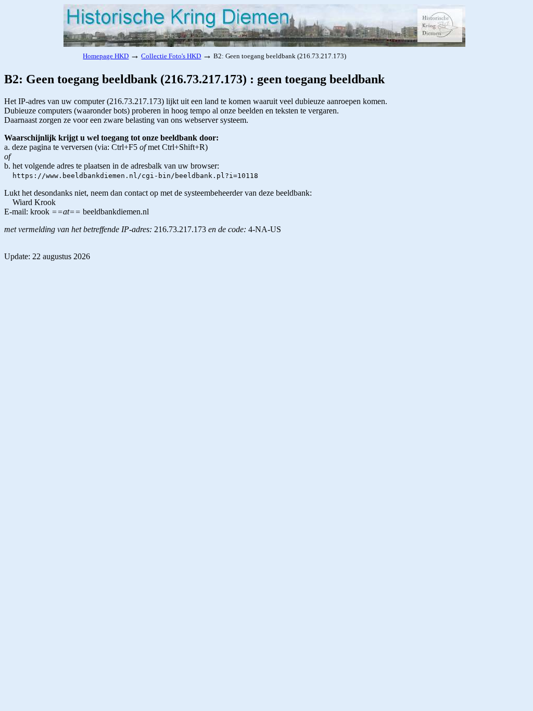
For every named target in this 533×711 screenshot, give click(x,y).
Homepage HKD (106, 56)
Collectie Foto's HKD (171, 56)
